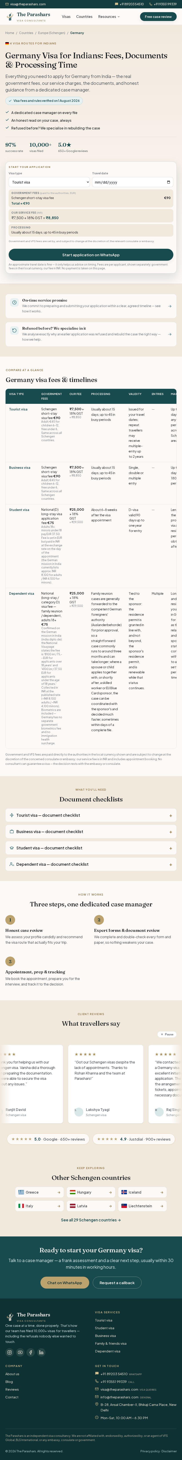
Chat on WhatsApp (64, 1282)
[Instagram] (9, 1352)
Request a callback (117, 1282)
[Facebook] (30, 1352)
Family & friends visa (111, 1343)
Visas (66, 16)
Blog (9, 1381)
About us (12, 1374)
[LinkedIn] (41, 1352)
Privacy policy (150, 1451)
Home (9, 33)
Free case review (158, 17)
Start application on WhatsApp (91, 254)
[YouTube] (20, 1352)
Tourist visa (18, 409)
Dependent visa (21, 593)
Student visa (19, 510)
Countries (84, 16)
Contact (11, 1397)
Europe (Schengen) (51, 33)
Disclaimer (169, 1451)
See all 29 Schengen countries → (91, 1219)
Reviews (12, 1389)
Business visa (19, 467)
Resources (107, 16)
